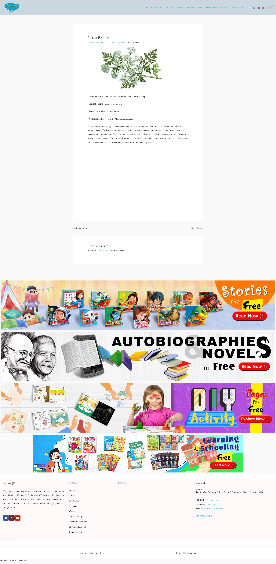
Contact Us (238, 7)
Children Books (154, 7)
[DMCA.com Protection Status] (9, 538)
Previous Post (81, 228)
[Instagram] (258, 7)
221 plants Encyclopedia (115, 42)
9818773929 (213, 500)
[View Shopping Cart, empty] (269, 7)
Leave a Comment (95, 42)
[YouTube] (263, 7)
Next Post (196, 228)
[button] (249, 7)
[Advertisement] (138, 163)
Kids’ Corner (204, 7)
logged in (103, 249)
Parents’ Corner (185, 7)
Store (170, 7)
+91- (207, 499)
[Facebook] (254, 7)
